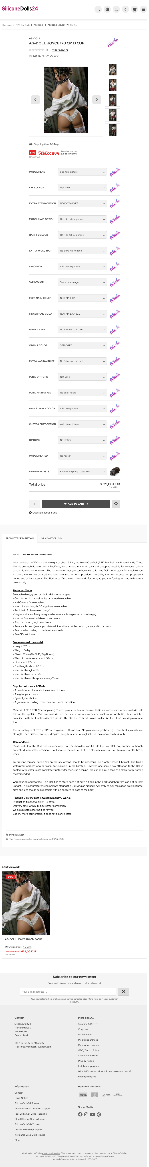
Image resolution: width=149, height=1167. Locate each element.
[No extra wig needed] (115, 255)
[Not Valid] (115, 381)
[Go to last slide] (35, 99)
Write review (58, 49)
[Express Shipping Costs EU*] (115, 475)
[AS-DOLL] (112, 39)
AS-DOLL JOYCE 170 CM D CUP (24, 939)
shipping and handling (51, 1153)
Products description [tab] (20, 538)
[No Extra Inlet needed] (115, 365)
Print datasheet (16, 834)
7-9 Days (54, 144)
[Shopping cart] (134, 9)
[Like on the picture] (115, 270)
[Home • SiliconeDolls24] (20, 13)
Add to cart (76, 503)
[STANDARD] (115, 349)
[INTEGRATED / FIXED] (115, 333)
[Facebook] (80, 1114)
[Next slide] (96, 99)
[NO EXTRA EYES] (115, 207)
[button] (112, 69)
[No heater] (115, 460)
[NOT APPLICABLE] (115, 318)
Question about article (45, 512)
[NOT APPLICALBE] (115, 302)
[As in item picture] (115, 428)
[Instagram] (86, 1114)
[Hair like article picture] (115, 223)
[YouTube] (92, 1114)
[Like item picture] (115, 412)
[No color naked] (115, 397)
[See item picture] (115, 176)
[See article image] (115, 286)
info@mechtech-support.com (35, 1046)
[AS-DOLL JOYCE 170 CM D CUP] (26, 903)
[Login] (116, 9)
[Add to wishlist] (116, 504)
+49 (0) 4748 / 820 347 (31, 1042)
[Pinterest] (99, 1114)
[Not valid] (115, 191)
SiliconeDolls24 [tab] (51, 538)
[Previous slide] (8, 914)
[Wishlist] (125, 9)
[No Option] (115, 444)
